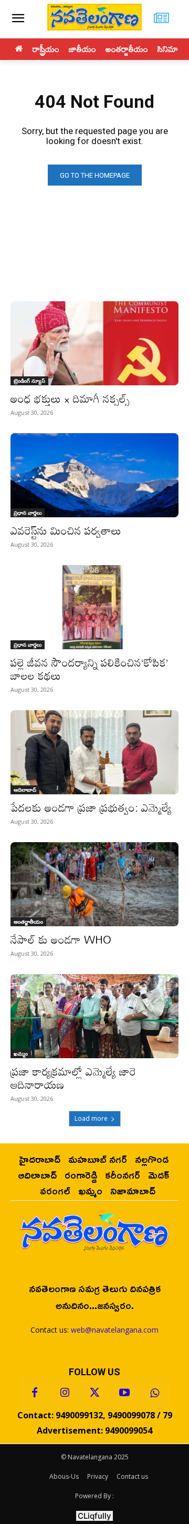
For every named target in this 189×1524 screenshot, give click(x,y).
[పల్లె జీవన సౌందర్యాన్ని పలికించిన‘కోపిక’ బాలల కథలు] (94, 607)
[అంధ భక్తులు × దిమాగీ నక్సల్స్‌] (94, 343)
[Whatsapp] (154, 1393)
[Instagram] (64, 1393)
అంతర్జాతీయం (28, 921)
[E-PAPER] (161, 19)
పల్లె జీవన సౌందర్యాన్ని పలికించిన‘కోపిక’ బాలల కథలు (89, 669)
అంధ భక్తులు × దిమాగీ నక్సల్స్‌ (70, 398)
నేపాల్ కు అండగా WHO (60, 939)
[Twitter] (94, 1393)
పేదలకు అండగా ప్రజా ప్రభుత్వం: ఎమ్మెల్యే (91, 807)
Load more (91, 1118)
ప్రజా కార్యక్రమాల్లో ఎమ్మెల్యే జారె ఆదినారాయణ (73, 1078)
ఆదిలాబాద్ (25, 789)
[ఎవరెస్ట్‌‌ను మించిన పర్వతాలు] (94, 475)
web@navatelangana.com (115, 1330)
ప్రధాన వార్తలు (27, 512)
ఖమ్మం (21, 1053)
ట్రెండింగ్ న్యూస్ (29, 380)
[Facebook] (34, 1393)
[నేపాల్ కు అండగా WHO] (94, 884)
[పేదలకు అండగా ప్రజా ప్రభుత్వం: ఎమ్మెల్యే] (94, 752)
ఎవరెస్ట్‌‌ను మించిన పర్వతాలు (65, 530)
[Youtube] (124, 1393)
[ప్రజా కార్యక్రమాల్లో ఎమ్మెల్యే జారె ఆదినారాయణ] (94, 1016)
